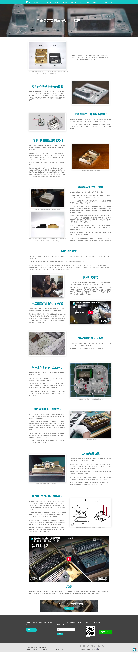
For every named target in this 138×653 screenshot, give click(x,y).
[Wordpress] (103, 646)
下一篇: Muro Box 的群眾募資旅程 (69, 604)
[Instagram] (92, 646)
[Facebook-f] (80, 646)
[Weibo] (95, 646)
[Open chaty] (134, 649)
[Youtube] (84, 646)
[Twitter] (88, 646)
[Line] (99, 646)
